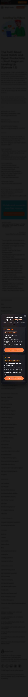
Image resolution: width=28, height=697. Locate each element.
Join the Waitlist (14, 379)
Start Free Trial (14, 350)
